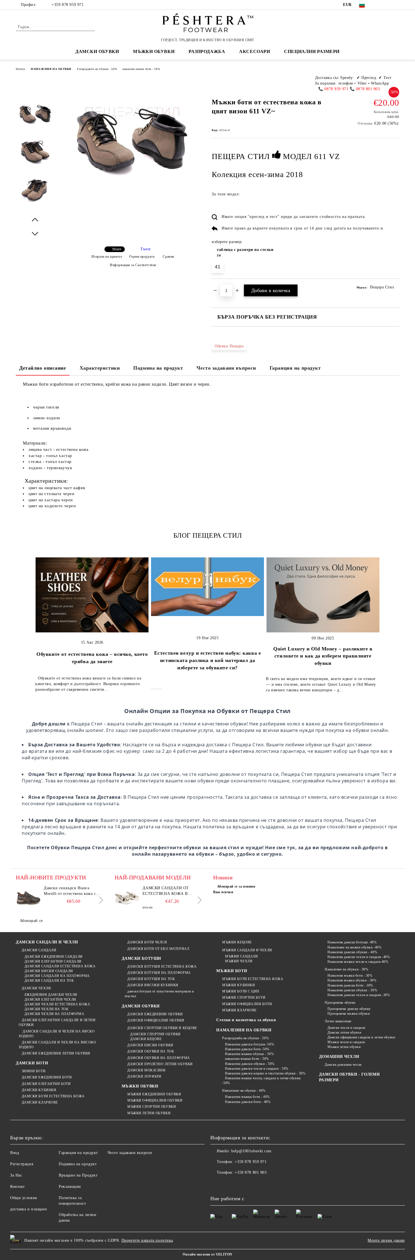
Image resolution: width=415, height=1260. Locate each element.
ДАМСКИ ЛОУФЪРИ (144, 1076)
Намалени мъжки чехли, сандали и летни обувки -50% (261, 1080)
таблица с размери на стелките (245, 252)
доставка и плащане (28, 1209)
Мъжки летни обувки (344, 1047)
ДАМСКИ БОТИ (32, 1063)
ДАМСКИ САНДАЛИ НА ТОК (49, 981)
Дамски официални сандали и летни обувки (361, 1037)
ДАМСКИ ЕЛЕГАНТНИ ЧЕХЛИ (50, 999)
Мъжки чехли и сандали (346, 1042)
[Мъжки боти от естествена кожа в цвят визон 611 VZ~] (35, 118)
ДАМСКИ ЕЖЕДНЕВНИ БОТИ (47, 1077)
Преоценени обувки (340, 1003)
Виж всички (223, 892)
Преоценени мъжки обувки (348, 1014)
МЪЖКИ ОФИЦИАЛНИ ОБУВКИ (154, 1100)
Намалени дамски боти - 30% (350, 985)
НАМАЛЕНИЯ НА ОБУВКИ (51, 68)
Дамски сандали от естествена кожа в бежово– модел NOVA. (168, 891)
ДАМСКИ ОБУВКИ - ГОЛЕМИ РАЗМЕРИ (349, 1077)
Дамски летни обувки (344, 1032)
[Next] (99, 900)
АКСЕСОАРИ (254, 51)
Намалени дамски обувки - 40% (352, 952)
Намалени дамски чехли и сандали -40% (358, 957)
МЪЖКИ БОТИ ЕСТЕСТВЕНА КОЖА (252, 979)
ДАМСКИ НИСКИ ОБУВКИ (150, 1045)
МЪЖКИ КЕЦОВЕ (237, 942)
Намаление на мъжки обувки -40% (354, 947)
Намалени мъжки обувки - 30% (351, 980)
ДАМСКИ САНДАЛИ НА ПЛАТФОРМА (57, 976)
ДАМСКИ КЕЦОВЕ (145, 1039)
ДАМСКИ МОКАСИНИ (146, 1070)
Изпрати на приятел (106, 257)
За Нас (16, 1175)
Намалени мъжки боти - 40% (247, 1097)
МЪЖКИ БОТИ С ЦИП (240, 991)
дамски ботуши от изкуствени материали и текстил (159, 993)
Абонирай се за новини (236, 886)
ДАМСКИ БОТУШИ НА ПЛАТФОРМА (159, 973)
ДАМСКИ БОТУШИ (141, 958)
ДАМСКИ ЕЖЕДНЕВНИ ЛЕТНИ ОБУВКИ (56, 1053)
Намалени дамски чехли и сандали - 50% (256, 1069)
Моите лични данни (386, 1240)
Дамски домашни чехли (343, 1065)
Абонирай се (31, 921)
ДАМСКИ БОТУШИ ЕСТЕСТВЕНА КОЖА (161, 966)
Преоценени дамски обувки (348, 1009)
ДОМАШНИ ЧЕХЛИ (339, 1056)
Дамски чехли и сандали (346, 1028)
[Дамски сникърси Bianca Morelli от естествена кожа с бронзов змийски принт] (28, 898)
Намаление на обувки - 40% (244, 1091)
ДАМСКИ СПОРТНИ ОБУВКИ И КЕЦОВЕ (162, 1028)
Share (116, 249)
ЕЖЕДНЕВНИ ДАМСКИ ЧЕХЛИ (51, 995)
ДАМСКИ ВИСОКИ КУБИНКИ (152, 985)
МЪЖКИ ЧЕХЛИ (238, 961)
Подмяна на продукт (158, 368)
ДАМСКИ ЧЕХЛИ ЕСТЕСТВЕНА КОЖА (57, 1004)
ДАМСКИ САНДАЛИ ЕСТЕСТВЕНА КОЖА (60, 966)
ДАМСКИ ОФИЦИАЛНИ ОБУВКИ (155, 1020)
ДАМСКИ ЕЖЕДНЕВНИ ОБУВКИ (155, 1014)
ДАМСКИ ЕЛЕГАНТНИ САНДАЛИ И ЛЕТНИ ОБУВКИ (57, 1022)
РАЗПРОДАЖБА (207, 51)
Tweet (145, 249)
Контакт (17, 1186)
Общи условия (23, 1198)
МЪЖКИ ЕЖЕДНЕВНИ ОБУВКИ (154, 1094)
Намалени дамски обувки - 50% (249, 1064)
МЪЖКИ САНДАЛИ (241, 956)
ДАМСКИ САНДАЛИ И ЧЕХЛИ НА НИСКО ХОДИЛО (57, 1033)
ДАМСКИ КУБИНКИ (39, 1090)
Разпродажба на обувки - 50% (97, 68)
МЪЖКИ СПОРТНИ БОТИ (243, 997)
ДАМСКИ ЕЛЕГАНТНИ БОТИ (46, 1084)
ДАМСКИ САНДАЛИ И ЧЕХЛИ (47, 942)
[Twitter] (388, 5)
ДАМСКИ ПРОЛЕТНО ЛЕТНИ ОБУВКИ (160, 1064)
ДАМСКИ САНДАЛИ (39, 950)
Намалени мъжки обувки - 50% (249, 1054)
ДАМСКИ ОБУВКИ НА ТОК (150, 1051)
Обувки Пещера (229, 346)
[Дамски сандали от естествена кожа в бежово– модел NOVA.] (127, 898)
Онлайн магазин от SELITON (207, 1254)
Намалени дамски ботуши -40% (352, 942)
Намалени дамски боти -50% (247, 1049)
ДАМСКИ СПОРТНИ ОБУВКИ (155, 1034)
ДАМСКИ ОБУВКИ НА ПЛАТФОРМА (158, 1058)
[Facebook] (379, 5)
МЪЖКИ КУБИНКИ (238, 985)
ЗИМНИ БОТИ (33, 1071)
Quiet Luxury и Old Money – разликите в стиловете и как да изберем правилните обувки (322, 656)
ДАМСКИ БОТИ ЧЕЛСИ (147, 942)
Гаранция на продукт (295, 368)
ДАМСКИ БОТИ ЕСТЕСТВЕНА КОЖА (53, 1096)
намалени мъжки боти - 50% (141, 68)
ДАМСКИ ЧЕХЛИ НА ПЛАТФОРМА (54, 1014)
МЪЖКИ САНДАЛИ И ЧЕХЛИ (247, 950)
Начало (20, 68)
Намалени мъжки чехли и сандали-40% (357, 962)
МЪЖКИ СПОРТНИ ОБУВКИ (151, 1107)
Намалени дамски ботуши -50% (249, 1044)
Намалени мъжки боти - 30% (349, 975)
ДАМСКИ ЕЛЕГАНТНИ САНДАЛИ (53, 961)
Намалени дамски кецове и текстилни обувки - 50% (265, 1073)
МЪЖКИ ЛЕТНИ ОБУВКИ (149, 1113)
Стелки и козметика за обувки (246, 1020)
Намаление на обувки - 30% (346, 969)
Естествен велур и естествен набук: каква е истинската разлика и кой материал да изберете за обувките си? (207, 660)
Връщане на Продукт (78, 1175)
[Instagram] (396, 5)
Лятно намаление (338, 1021)
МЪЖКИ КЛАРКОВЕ (239, 1010)
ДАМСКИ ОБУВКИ (141, 1006)
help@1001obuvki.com (251, 1151)
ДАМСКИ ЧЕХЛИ (36, 988)
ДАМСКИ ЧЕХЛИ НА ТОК (46, 1009)
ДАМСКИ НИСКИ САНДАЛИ (49, 971)
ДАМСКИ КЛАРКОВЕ (40, 1102)
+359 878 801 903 (251, 1172)
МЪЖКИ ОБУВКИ (140, 1086)
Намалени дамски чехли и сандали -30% (358, 995)
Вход (14, 1153)
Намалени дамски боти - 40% (247, 1102)
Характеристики (100, 368)
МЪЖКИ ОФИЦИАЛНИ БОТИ (247, 1004)
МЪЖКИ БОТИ (231, 971)
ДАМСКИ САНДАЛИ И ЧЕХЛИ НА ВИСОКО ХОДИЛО (57, 1044)
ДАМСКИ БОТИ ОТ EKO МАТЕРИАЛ (158, 949)
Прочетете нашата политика (147, 1240)
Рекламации (70, 1186)
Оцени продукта (141, 257)
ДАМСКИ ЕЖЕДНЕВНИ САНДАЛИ (54, 957)
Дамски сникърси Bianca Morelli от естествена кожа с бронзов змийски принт (70, 891)
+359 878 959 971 (68, 5)
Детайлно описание (42, 368)
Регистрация (21, 1164)
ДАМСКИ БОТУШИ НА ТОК (151, 979)
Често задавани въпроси (226, 368)
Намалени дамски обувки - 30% (352, 990)
